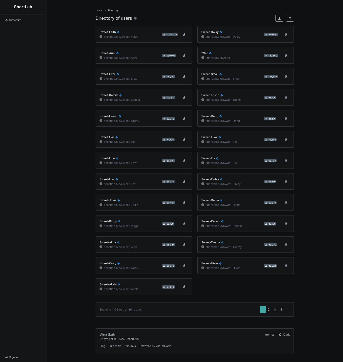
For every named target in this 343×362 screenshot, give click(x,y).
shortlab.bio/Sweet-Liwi (120, 183)
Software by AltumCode (155, 346)
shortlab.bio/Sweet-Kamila (122, 99)
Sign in (13, 357)
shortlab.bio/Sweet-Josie (121, 205)
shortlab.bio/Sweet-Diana (223, 205)
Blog (103, 346)
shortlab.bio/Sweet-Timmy (224, 247)
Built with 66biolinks (122, 346)
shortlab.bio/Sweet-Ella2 (222, 141)
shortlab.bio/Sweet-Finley (223, 183)
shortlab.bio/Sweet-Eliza (120, 78)
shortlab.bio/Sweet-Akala (121, 289)
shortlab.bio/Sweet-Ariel (120, 57)
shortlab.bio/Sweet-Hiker (223, 268)
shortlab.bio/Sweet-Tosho (223, 99)
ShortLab (23, 6)
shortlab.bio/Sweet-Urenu (121, 120)
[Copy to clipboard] (184, 34)
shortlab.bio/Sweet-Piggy (121, 226)
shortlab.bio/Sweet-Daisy (223, 36)
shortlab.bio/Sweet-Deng (223, 120)
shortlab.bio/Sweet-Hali (120, 141)
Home (99, 10)
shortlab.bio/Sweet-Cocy (121, 268)
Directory (15, 19)
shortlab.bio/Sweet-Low (120, 163)
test (272, 334)
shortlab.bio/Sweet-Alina (121, 247)
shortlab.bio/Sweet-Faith (121, 36)
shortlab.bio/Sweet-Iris (221, 163)
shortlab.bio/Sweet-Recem (224, 226)
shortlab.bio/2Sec (218, 57)
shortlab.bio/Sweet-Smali (223, 78)
